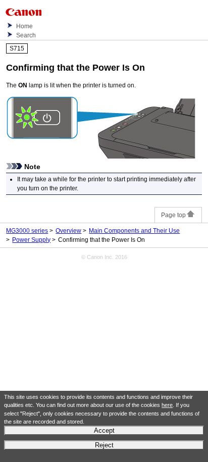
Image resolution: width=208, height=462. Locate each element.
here (167, 405)
